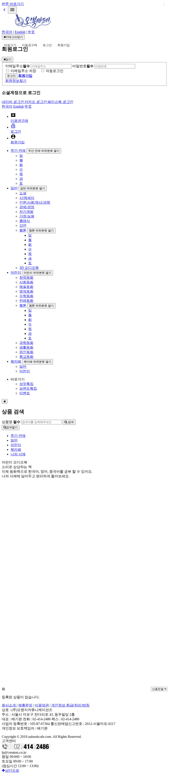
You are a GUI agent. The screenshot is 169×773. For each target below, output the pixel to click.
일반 (14, 188)
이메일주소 (17, 66)
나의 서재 (18, 454)
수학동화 (26, 296)
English (20, 32)
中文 (31, 32)
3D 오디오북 (29, 268)
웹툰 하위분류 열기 (41, 230)
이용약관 (42, 705)
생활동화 (26, 347)
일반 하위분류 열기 (32, 188)
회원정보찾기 (15, 81)
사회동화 (26, 282)
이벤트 (24, 393)
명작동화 (26, 291)
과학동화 (26, 343)
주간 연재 (18, 150)
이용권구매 (29, 45)
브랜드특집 (28, 388)
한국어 (7, 32)
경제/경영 (26, 207)
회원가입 (63, 45)
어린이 (16, 272)
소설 (22, 193)
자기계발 (26, 212)
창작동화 (26, 277)
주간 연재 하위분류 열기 (43, 150)
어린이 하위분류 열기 (37, 272)
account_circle (13, 136)
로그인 (47, 45)
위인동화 (26, 352)
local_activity (13, 115)
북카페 (16, 361)
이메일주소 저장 (23, 71)
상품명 (11, 422)
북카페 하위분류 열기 (37, 361)
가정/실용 (26, 216)
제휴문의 (25, 705)
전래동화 (26, 300)
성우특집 (26, 384)
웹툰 (22, 230)
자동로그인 (54, 71)
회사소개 (9, 705)
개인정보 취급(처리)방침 (70, 705)
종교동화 (26, 356)
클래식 (24, 221)
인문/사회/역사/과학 (34, 202)
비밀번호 (83, 66)
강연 (22, 225)
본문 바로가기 (13, 4)
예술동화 (26, 287)
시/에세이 (26, 198)
